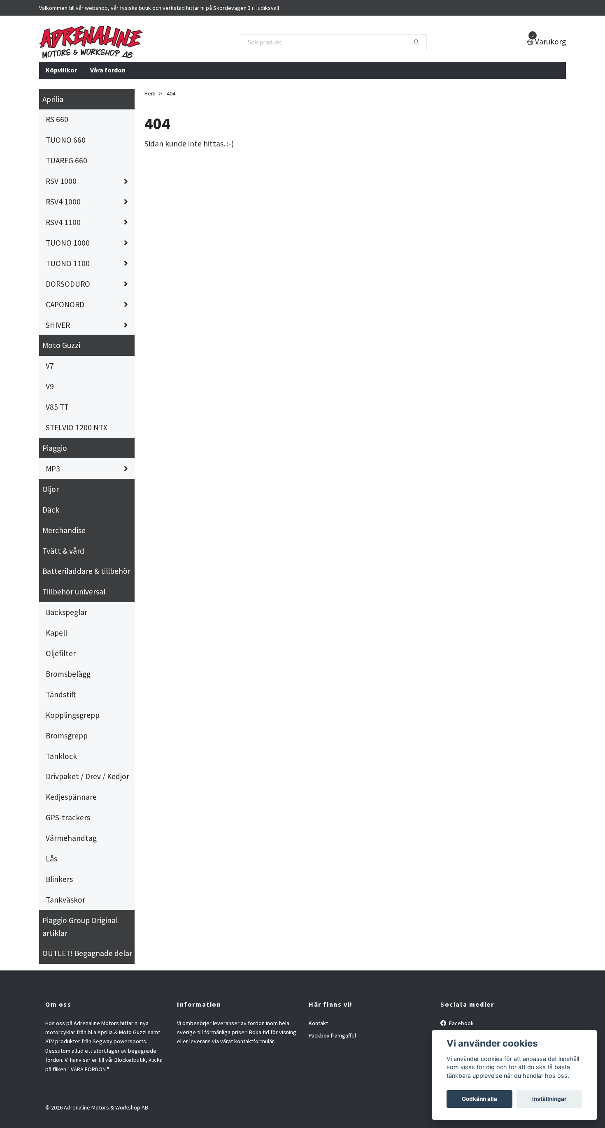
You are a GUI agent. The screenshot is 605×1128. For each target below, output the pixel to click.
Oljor (50, 489)
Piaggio (54, 448)
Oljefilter (61, 653)
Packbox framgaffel (332, 1035)
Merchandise (64, 530)
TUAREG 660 (66, 160)
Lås (51, 858)
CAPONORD (65, 304)
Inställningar (549, 1099)
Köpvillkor (61, 70)
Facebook (461, 1023)
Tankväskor (65, 900)
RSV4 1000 (63, 202)
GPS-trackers (68, 817)
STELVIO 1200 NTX (76, 427)
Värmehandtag (71, 838)
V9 (50, 386)
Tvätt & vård (63, 551)
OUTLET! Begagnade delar (87, 953)
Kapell (56, 633)
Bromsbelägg (68, 674)
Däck (50, 510)
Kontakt (318, 1023)
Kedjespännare (71, 797)
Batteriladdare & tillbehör (86, 571)
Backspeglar (66, 612)
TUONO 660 (66, 140)
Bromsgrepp (67, 735)
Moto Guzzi (61, 345)
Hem (150, 93)
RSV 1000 (61, 181)
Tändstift (61, 694)
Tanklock (61, 756)
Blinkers (59, 879)
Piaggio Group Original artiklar (80, 926)
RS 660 (57, 119)
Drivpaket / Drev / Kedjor (87, 776)
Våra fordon (108, 70)
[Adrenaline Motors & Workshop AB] (91, 42)
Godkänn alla (479, 1099)
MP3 (53, 468)
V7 (50, 366)
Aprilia (52, 99)
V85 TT (57, 407)
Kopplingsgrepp (73, 715)
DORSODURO (68, 284)
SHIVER (58, 325)
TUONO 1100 (68, 263)
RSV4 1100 (63, 222)
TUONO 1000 (68, 243)
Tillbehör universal (73, 591)
